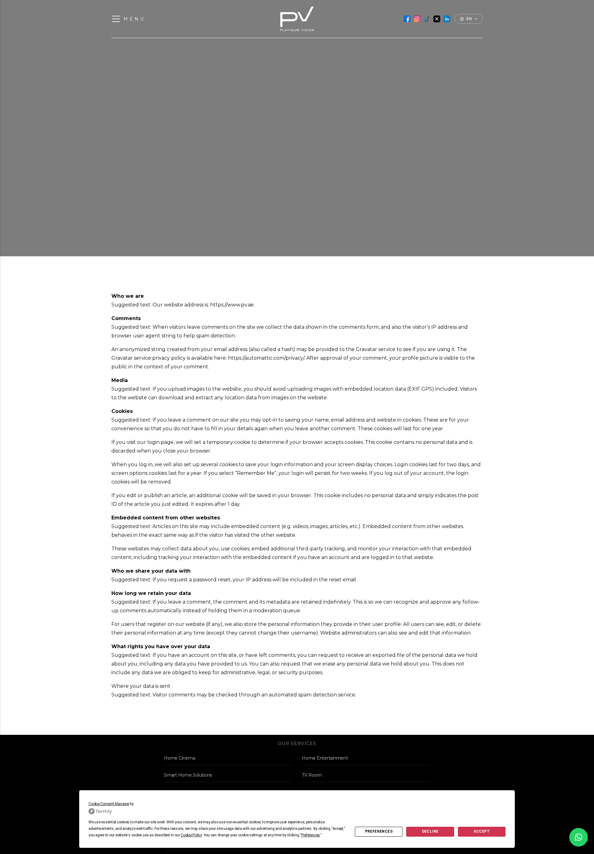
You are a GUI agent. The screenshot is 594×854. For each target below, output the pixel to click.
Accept (482, 831)
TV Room (312, 775)
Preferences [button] (310, 835)
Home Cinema (179, 758)
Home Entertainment (325, 758)
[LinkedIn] (446, 18)
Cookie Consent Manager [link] (108, 804)
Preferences (379, 831)
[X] (436, 18)
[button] (578, 837)
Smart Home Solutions (188, 775)
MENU (134, 19)
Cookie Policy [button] (191, 835)
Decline (430, 831)
